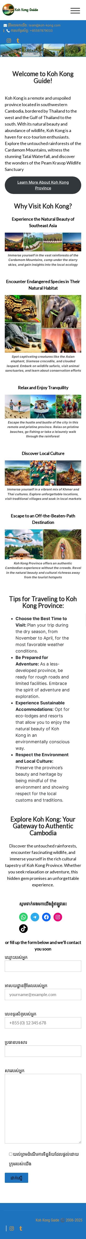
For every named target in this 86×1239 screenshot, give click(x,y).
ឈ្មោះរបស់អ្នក (16, 957)
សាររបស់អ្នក (14, 1070)
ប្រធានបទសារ (16, 1042)
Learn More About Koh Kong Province (43, 185)
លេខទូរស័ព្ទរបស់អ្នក (20, 1013)
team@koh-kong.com (44, 25)
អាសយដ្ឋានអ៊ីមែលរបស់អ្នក (26, 985)
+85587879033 (41, 30)
